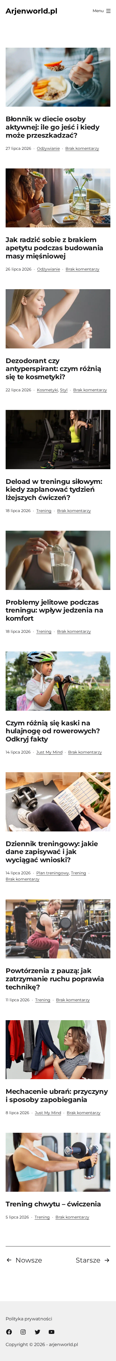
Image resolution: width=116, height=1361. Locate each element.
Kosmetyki (47, 389)
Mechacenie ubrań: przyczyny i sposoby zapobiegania (57, 1095)
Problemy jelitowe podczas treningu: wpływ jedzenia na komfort (54, 610)
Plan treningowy (52, 872)
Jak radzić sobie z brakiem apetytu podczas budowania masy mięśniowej (54, 248)
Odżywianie (48, 148)
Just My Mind (49, 752)
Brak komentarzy (82, 148)
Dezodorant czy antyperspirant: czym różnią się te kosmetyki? (53, 369)
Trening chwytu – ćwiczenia (53, 1204)
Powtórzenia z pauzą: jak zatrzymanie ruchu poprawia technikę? (55, 979)
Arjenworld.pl (31, 11)
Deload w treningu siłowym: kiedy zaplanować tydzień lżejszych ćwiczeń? (54, 489)
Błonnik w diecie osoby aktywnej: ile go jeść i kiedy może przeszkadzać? (52, 127)
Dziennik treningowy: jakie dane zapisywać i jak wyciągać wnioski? (52, 852)
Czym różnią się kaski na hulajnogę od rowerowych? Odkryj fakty (53, 731)
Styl (64, 389)
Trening (44, 510)
